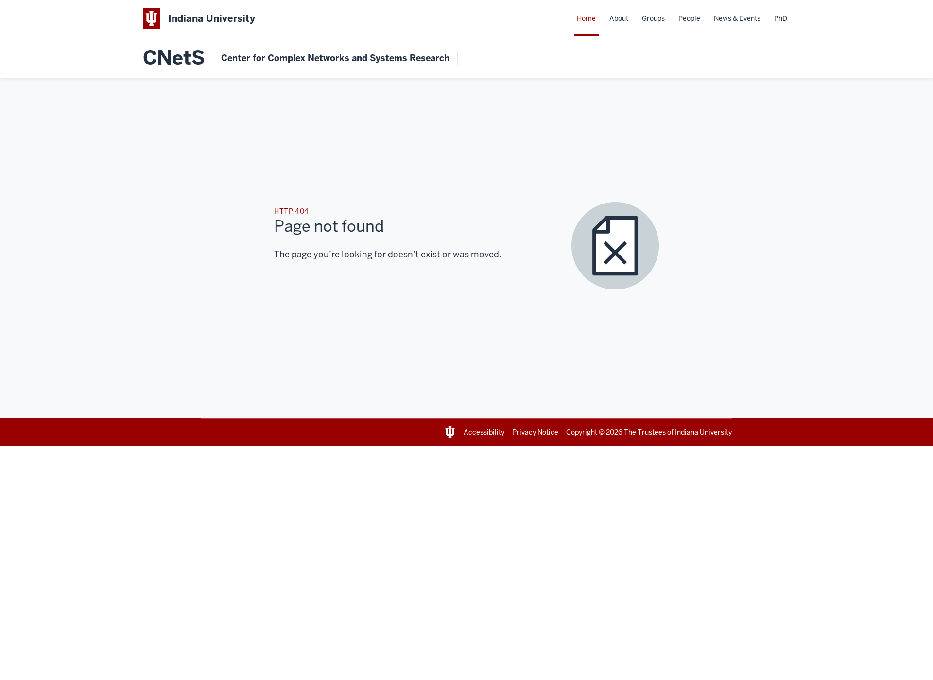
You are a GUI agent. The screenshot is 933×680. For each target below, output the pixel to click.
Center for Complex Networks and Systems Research (335, 58)
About (618, 18)
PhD (780, 18)
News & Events (737, 18)
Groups (653, 18)
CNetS (174, 57)
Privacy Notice (535, 432)
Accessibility (484, 432)
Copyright (581, 432)
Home (586, 18)
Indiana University (703, 432)
